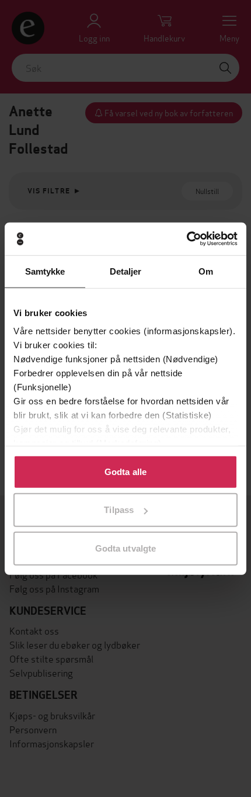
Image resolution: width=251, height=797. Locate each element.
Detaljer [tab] (126, 271)
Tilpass (119, 510)
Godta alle (125, 471)
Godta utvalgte (125, 548)
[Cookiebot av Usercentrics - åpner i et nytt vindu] (186, 239)
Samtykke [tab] (45, 271)
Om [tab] (205, 271)
